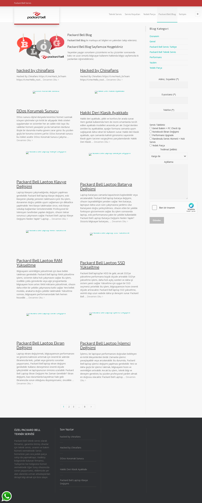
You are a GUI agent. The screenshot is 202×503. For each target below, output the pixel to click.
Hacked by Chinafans (99, 70)
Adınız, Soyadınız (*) (169, 79)
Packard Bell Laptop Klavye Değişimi (41, 184)
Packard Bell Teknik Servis (163, 52)
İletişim (182, 14)
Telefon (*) (168, 109)
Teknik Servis (115, 14)
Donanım (154, 36)
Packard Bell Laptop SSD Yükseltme (102, 265)
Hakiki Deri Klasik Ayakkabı (104, 112)
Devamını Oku (50, 79)
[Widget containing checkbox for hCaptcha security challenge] (173, 208)
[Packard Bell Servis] (36, 15)
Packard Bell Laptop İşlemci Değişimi (105, 345)
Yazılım (153, 62)
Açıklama (168, 161)
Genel (152, 41)
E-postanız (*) (169, 94)
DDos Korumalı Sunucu (38, 110)
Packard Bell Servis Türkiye (163, 46)
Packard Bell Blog (167, 14)
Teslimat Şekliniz (168, 149)
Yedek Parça (149, 14)
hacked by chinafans (35, 70)
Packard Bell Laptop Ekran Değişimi (40, 345)
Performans (156, 57)
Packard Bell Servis (22, 3)
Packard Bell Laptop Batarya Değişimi (106, 186)
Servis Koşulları (132, 14)
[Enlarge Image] (46, 98)
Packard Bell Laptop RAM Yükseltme (39, 262)
